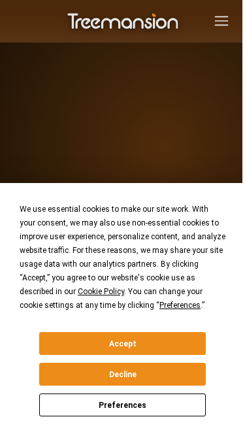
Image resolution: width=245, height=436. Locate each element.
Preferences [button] (180, 305)
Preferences (122, 405)
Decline (123, 374)
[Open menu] (221, 21)
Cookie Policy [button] (101, 291)
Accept (123, 343)
